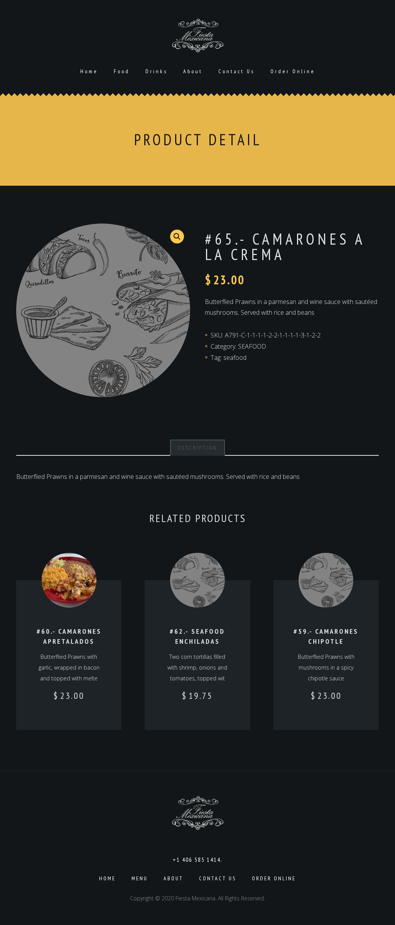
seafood (234, 357)
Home (89, 71)
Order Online (292, 71)
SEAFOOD (252, 346)
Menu (140, 878)
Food (122, 71)
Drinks (156, 71)
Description (197, 447)
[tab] (197, 448)
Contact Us (236, 71)
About (193, 71)
